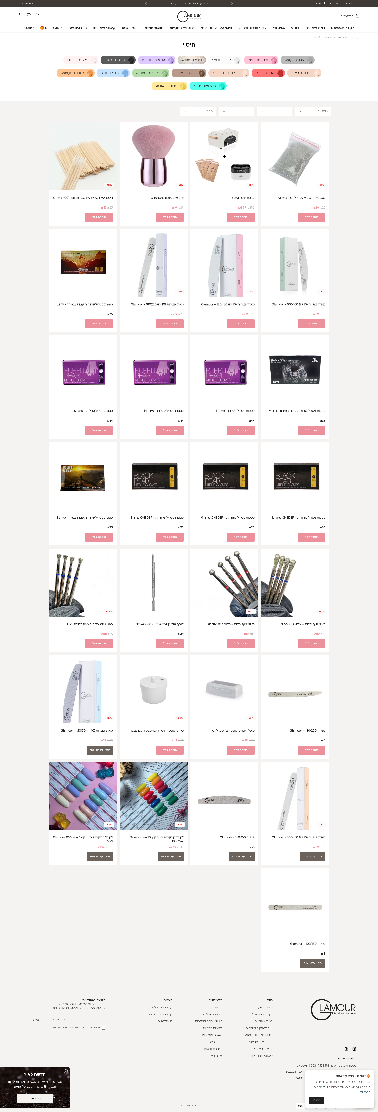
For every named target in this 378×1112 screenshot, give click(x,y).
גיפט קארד (334, 3)
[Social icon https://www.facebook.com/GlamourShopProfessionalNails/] (354, 1048)
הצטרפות (35, 1098)
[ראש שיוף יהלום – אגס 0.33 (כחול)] (295, 583)
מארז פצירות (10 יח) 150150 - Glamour (87, 730)
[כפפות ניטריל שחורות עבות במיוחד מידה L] (83, 263)
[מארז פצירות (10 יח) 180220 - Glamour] (154, 263)
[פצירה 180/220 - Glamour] (295, 689)
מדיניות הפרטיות (66, 1027)
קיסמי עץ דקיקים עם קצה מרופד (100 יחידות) (83, 198)
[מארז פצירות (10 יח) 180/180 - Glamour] (224, 263)
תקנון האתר (214, 1042)
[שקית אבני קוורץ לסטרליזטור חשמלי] (295, 156)
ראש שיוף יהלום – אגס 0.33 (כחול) (302, 624)
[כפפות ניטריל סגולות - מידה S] (83, 369)
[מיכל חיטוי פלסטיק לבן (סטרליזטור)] (224, 689)
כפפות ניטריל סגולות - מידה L (235, 411)
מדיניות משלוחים (211, 1014)
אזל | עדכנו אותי (100, 750)
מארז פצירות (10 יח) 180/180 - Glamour (228, 304)
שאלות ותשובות (212, 1035)
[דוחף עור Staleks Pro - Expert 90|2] (154, 583)
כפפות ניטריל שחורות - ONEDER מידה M (227, 517)
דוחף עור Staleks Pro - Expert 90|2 (160, 624)
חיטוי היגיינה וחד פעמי (216, 28)
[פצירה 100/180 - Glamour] (295, 902)
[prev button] (232, 3)
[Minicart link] (20, 15)
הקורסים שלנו (77, 28)
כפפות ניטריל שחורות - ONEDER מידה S (157, 517)
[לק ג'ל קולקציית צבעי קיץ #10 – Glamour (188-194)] (154, 796)
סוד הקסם (352, 3)
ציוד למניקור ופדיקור (252, 28)
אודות (218, 1007)
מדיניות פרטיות (212, 1028)
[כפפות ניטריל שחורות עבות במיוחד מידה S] (83, 476)
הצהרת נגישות (213, 1049)
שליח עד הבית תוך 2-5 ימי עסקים (204, 3)
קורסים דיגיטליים (161, 1007)
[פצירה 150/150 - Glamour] (224, 796)
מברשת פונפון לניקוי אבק (167, 198)
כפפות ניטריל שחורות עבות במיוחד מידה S (85, 517)
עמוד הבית (352, 37)
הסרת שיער (129, 28)
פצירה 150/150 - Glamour (237, 837)
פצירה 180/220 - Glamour (307, 730)
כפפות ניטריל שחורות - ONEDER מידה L (298, 517)
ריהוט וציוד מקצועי (182, 28)
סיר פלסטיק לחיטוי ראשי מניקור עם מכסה (157, 730)
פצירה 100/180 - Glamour (307, 944)
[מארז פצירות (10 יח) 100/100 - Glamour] (295, 263)
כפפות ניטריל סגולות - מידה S (93, 411)
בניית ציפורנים (315, 28)
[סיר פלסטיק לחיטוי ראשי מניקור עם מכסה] (154, 689)
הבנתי (316, 1100)
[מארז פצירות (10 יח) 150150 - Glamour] (83, 689)
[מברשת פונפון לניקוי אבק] (154, 156)
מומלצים (322, 111)
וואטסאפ (302, 1065)
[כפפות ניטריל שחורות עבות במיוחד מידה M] (295, 369)
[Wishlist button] (29, 15)
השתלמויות (165, 1021)
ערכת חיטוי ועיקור (243, 198)
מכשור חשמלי (153, 28)
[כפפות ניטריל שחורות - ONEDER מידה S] (154, 476)
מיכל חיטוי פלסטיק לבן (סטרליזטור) (232, 730)
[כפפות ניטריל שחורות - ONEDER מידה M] (224, 476)
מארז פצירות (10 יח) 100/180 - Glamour (298, 837)
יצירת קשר (215, 1056)
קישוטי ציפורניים (104, 28)
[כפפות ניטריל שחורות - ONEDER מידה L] (295, 476)
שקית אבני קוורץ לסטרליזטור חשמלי (301, 198)
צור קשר (316, 3)
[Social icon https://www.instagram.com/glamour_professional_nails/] (346, 1049)
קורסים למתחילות (160, 1014)
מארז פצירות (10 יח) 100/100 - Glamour (298, 304)
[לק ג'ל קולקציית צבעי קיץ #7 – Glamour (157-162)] (83, 796)
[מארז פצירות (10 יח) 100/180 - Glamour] (295, 796)
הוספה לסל (312, 217)
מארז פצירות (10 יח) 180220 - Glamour (157, 304)
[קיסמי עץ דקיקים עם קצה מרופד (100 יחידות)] (83, 156)
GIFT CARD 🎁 (51, 28)
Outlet (29, 28)
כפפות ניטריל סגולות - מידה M (164, 411)
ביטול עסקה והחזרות (208, 1021)
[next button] (146, 3)
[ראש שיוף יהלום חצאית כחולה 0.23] (83, 583)
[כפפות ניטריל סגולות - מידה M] (154, 369)
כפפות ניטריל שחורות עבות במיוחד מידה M (297, 411)
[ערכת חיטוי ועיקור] (224, 156)
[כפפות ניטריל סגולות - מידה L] (224, 369)
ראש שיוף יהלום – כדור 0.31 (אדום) (231, 624)
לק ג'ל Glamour (342, 28)
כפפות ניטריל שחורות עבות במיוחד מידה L (85, 304)
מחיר (209, 111)
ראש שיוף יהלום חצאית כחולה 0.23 (90, 624)
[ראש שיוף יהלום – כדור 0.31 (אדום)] (224, 583)
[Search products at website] (37, 15)
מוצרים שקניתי (263, 1007)
